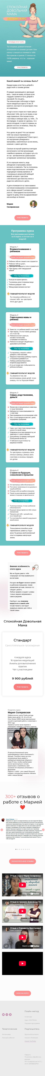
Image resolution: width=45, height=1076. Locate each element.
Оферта (28, 1055)
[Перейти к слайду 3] (19, 849)
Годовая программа (32, 1023)
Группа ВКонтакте (32, 1034)
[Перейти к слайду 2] (17, 849)
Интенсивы (6, 1034)
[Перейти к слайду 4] (21, 849)
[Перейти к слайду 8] (29, 849)
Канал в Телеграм (31, 1038)
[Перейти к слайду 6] (25, 849)
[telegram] (7, 1014)
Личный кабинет (8, 1038)
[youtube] (3, 1014)
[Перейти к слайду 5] (23, 849)
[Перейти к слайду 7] (27, 849)
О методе (28, 1017)
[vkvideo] (10, 1014)
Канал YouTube (30, 1041)
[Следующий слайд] (43, 830)
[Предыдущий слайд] (2, 830)
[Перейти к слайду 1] (15, 849)
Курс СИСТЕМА (31, 1020)
